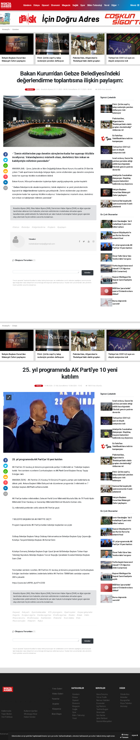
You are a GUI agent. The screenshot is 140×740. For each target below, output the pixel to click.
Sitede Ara (124, 694)
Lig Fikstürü (101, 706)
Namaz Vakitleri (103, 700)
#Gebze (15, 227)
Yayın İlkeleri (6, 714)
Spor (82, 5)
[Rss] (26, 701)
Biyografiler (125, 700)
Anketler (123, 697)
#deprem (31, 621)
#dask (79, 615)
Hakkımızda (6, 711)
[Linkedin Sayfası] (22, 701)
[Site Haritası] (31, 701)
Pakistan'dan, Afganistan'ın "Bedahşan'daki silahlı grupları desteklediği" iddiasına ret (122, 124)
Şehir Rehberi (102, 718)
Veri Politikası (6, 717)
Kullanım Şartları (30, 711)
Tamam (125, 737)
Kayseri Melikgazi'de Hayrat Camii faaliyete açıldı (122, 280)
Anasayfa (6, 29)
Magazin (66, 5)
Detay (125, 735)
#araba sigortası (44, 615)
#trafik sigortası (59, 615)
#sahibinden (46, 618)
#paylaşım (61, 227)
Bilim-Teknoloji (94, 5)
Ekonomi (55, 5)
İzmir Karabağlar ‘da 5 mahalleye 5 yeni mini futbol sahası (122, 224)
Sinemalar (100, 712)
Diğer (114, 5)
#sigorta (16, 615)
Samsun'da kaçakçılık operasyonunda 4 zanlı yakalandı (122, 204)
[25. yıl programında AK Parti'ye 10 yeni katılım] (48, 422)
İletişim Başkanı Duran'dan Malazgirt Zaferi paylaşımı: (121, 192)
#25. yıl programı (55, 612)
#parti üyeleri (69, 612)
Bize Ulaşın (56, 714)
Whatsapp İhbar (30, 714)
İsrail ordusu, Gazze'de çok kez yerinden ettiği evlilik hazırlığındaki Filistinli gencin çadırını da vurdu (122, 164)
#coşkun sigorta (28, 615)
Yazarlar (55, 699)
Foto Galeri (57, 689)
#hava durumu (18, 618)
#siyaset (16, 612)
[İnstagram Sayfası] (12, 701)
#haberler (57, 618)
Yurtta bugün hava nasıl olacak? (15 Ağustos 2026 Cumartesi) (122, 269)
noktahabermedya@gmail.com (42, 244)
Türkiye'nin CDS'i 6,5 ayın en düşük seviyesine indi (121, 150)
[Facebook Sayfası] (2, 701)
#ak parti (25, 612)
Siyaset (45, 5)
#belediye (25, 227)
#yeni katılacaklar (38, 612)
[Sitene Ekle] (36, 701)
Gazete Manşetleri (104, 721)
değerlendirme (30, 191)
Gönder (87, 273)
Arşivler (55, 704)
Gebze (16, 187)
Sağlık (75, 5)
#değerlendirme (38, 227)
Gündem (27, 5)
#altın (86, 615)
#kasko (71, 615)
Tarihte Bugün (102, 709)
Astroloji (123, 706)
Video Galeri (57, 694)
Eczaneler (100, 703)
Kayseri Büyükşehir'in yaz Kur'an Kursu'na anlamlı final (121, 235)
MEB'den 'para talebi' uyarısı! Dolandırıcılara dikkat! (122, 291)
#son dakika (69, 618)
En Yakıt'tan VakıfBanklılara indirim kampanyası (122, 138)
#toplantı (51, 227)
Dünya (36, 5)
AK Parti (60, 470)
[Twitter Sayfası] (7, 701)
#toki (78, 618)
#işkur (40, 621)
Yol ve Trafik (101, 697)
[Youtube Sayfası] (17, 701)
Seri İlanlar (100, 715)
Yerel (106, 5)
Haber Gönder (30, 717)
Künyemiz (56, 709)
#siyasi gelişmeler (85, 612)
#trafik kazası (33, 618)
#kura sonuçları (18, 621)
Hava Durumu (102, 694)
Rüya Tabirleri (126, 703)
